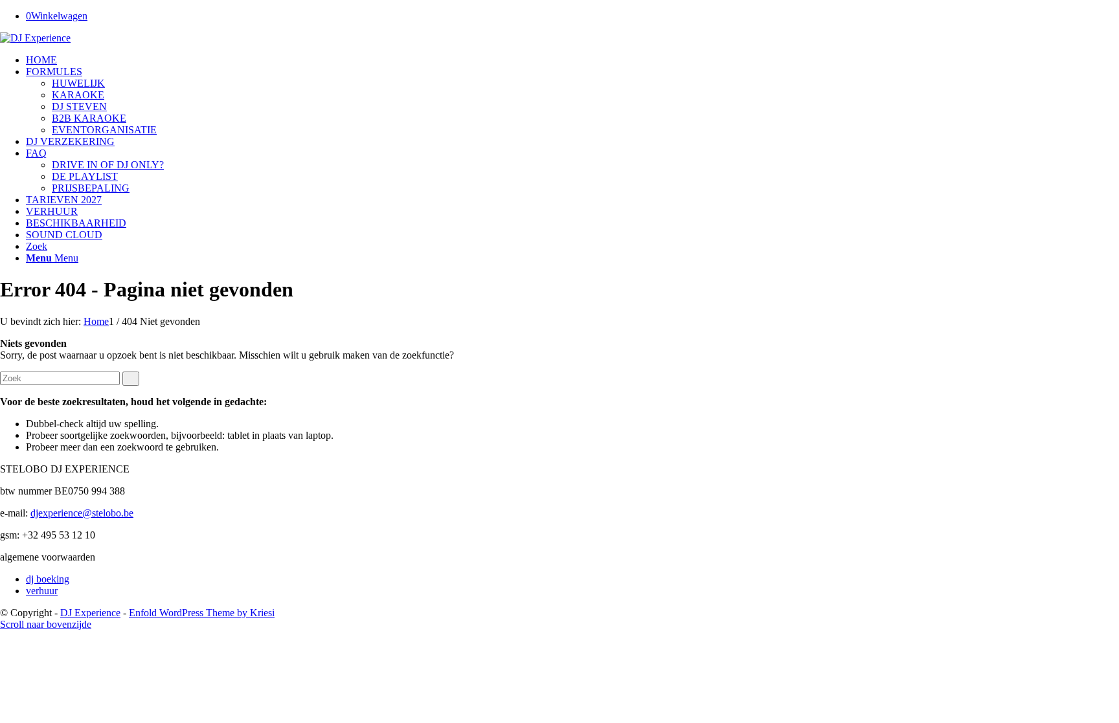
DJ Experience (90, 612)
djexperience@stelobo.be (81, 512)
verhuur (42, 590)
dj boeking (47, 578)
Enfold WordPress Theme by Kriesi (202, 612)
